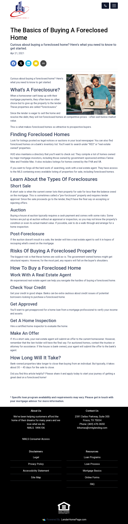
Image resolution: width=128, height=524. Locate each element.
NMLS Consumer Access (36, 439)
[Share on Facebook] (13, 63)
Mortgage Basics (92, 470)
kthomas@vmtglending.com (92, 427)
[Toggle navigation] (114, 5)
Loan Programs (92, 457)
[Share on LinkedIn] (28, 63)
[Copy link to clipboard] (43, 63)
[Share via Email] (36, 63)
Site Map (36, 477)
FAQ (92, 484)
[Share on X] (21, 63)
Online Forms (92, 477)
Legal (36, 457)
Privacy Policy (36, 464)
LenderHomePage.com (73, 519)
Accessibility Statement (36, 470)
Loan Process (92, 464)
